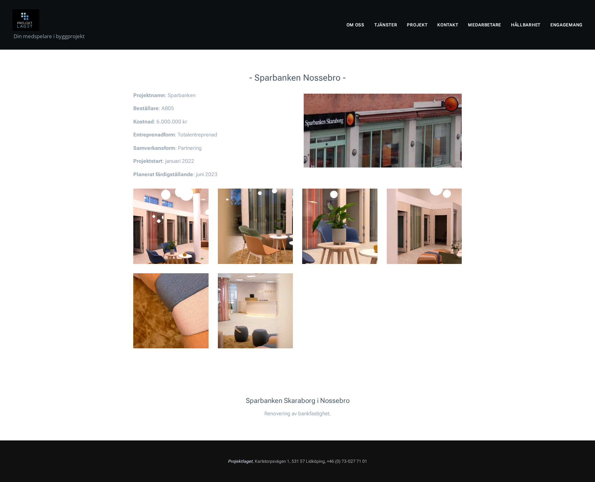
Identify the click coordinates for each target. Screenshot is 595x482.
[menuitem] (357, 25)
